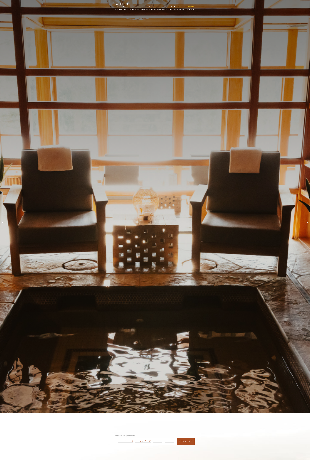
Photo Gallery (181, 6)
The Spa (137, 10)
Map (172, 6)
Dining (132, 10)
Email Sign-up (150, 6)
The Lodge (118, 10)
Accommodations (120, 435)
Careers (192, 10)
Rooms (126, 10)
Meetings (152, 10)
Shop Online (159, 6)
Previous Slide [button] (3, 223)
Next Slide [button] (306, 223)
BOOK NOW (191, 6)
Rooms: (167, 441)
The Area (185, 10)
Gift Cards (177, 10)
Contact (167, 6)
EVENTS (170, 10)
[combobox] (159, 441)
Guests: (155, 441)
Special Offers (162, 10)
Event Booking (130, 435)
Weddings (145, 10)
